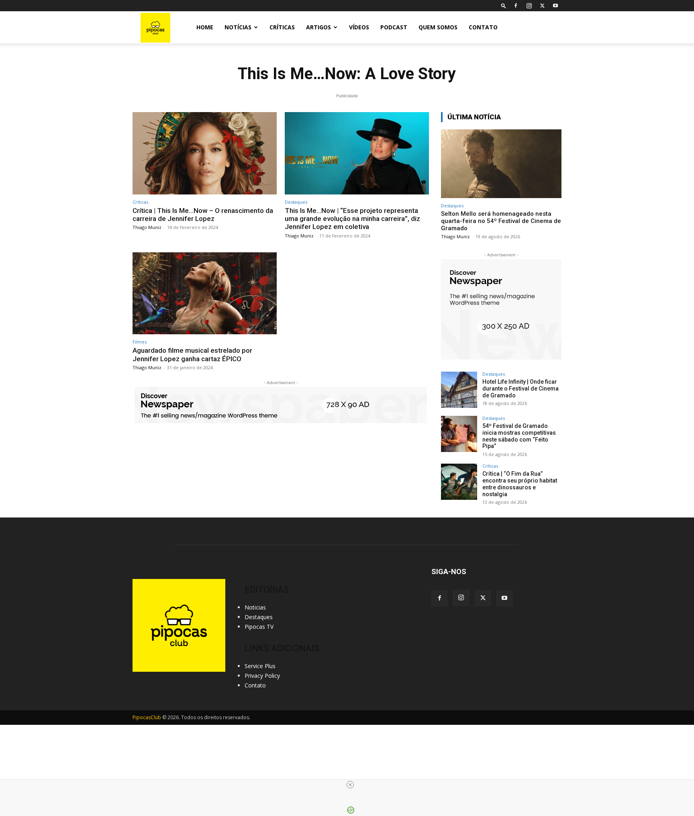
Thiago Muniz (147, 227)
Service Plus (260, 666)
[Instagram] (529, 5)
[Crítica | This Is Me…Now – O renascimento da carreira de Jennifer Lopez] (205, 153)
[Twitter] (542, 5)
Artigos (318, 27)
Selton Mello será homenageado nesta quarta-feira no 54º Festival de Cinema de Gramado (501, 221)
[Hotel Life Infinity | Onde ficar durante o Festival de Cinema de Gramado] (459, 390)
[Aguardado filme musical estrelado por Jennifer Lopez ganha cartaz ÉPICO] (205, 293)
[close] (350, 784)
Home (204, 27)
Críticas (282, 27)
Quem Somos (437, 27)
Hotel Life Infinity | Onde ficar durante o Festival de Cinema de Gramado (520, 388)
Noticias (255, 607)
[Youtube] (555, 5)
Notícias (238, 27)
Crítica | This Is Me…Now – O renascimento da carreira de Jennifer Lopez (203, 215)
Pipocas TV (259, 626)
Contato (483, 27)
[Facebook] (516, 5)
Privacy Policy (262, 675)
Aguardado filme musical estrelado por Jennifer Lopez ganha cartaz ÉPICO (192, 354)
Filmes (140, 341)
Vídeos (359, 27)
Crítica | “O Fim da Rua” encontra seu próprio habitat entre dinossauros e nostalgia (519, 483)
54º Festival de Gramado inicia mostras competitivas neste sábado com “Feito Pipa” (519, 436)
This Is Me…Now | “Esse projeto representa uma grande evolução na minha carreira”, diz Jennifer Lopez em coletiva (352, 219)
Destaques (296, 202)
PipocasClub (147, 717)
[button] (504, 5)
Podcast (393, 27)
